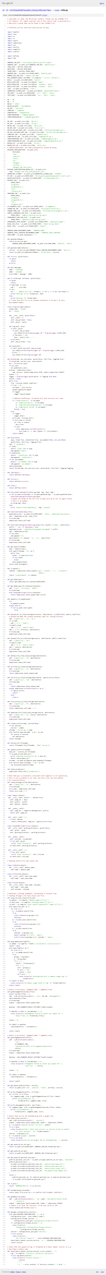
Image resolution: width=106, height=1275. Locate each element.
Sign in (102, 3)
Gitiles (12, 1272)
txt (97, 1272)
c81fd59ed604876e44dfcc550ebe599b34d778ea (30, 10)
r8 (3, 10)
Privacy (18, 1272)
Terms (24, 1272)
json (102, 1272)
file (44, 15)
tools (57, 10)
